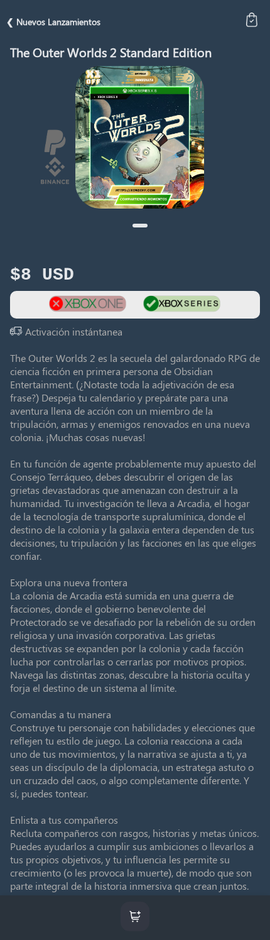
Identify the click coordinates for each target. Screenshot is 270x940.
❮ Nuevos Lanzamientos (53, 22)
